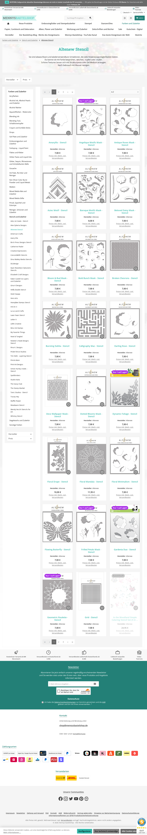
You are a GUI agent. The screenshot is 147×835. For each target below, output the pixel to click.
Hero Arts (14, 298)
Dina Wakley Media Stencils (21, 259)
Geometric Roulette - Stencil (57, 618)
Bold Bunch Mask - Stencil (91, 278)
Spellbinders (15, 375)
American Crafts (17, 234)
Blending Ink (14, 116)
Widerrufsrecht (69, 813)
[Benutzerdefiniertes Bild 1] (61, 778)
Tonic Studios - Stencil (19, 392)
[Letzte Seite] (72, 91)
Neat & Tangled (17, 336)
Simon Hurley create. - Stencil (19, 370)
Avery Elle (14, 238)
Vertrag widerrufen (84, 813)
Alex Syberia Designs (19, 225)
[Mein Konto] (130, 18)
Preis (25, 79)
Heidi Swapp (15, 294)
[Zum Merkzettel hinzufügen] (68, 133)
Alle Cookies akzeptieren (132, 831)
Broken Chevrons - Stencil (125, 278)
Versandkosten (66, 820)
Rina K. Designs (17, 347)
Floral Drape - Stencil (57, 481)
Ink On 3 (14, 307)
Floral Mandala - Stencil (91, 481)
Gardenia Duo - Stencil (125, 549)
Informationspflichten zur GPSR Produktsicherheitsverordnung (73, 815)
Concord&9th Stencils (19, 255)
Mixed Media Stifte (16, 198)
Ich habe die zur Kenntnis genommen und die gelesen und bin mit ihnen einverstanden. (74, 703)
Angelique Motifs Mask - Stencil (91, 143)
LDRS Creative (16, 324)
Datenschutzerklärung (130, 813)
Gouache (12, 168)
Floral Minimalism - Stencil (125, 481)
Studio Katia (15, 380)
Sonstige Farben (15, 425)
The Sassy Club (16, 384)
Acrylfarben (13, 96)
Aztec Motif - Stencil (57, 210)
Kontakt (53, 813)
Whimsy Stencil (16, 416)
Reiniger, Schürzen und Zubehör (18, 211)
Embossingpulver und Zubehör (18, 142)
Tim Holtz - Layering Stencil (21, 356)
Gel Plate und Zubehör (18, 136)
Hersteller (10, 79)
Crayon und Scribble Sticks (19, 128)
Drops (11, 132)
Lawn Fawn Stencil (18, 315)
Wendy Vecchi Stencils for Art (20, 410)
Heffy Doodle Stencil (18, 290)
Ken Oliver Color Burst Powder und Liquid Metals (19, 181)
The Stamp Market (18, 388)
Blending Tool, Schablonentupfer (16, 122)
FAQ (47, 813)
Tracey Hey (15, 397)
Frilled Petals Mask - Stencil (91, 550)
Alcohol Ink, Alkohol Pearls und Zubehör (19, 101)
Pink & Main (15, 360)
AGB (103, 702)
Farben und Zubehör (17, 91)
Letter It (14, 319)
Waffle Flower (16, 401)
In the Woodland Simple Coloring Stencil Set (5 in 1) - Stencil (125, 618)
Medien (12, 187)
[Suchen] (90, 18)
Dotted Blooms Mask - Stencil (91, 415)
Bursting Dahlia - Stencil (57, 346)
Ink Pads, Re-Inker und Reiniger (18, 174)
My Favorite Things (18, 332)
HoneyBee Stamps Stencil (20, 302)
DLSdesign (15, 264)
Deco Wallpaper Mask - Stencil (57, 415)
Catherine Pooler (17, 246)
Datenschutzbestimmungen (65, 702)
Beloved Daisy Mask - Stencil (124, 211)
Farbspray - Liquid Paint (18, 148)
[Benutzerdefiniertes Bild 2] (72, 778)
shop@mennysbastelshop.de (73, 725)
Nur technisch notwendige (106, 831)
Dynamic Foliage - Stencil (125, 414)
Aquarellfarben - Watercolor (20, 112)
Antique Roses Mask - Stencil (125, 143)
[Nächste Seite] (67, 91)
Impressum (10, 813)
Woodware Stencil (17, 405)
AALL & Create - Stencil (19, 221)
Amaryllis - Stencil (57, 142)
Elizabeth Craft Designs (19, 274)
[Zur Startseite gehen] (19, 18)
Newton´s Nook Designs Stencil (20, 342)
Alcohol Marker (15, 107)
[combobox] (76, 18)
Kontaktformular (79, 734)
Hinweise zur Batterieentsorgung (107, 813)
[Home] (8, 23)
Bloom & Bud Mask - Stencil (58, 279)
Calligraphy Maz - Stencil (91, 346)
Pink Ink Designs (17, 364)
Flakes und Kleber (16, 152)
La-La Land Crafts (17, 311)
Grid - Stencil (91, 617)
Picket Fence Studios (18, 352)
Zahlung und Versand (35, 813)
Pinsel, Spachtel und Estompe (17, 204)
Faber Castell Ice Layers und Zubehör (20, 280)
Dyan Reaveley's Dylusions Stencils (21, 269)
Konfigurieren (85, 831)
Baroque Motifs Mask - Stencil (91, 211)
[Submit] (95, 683)
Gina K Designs (16, 285)
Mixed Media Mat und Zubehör (18, 192)
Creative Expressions (19, 251)
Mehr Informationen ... (12, 832)
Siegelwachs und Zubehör (19, 420)
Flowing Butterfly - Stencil (57, 549)
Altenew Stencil (17, 229)
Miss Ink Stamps (17, 328)
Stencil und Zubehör (17, 217)
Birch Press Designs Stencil (21, 242)
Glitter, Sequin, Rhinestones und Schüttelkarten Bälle (20, 162)
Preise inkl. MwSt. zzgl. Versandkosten (57, 157)
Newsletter (20, 813)
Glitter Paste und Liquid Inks (20, 157)
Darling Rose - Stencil (124, 346)
